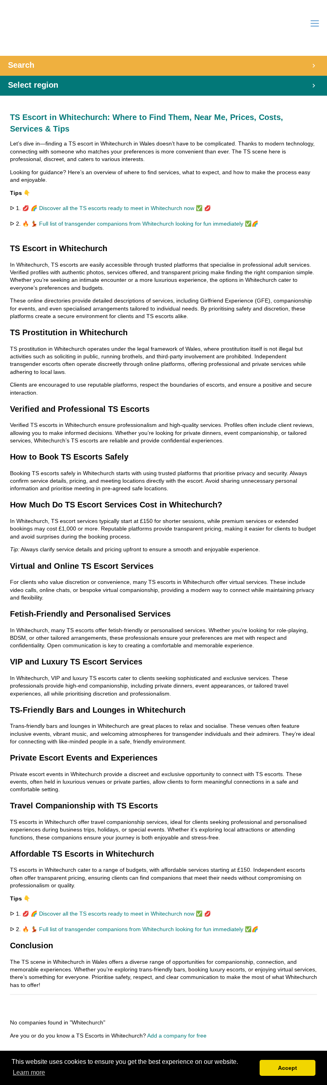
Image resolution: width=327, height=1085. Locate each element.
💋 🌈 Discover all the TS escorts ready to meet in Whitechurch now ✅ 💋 (116, 208)
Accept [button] (287, 1068)
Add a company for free (177, 1036)
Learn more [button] (29, 1072)
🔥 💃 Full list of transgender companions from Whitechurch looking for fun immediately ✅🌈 (140, 224)
